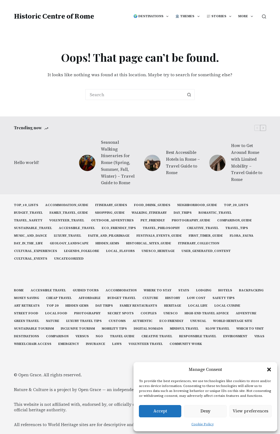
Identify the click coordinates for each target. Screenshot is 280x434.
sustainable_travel (33, 228)
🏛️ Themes (184, 16)
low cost (196, 298)
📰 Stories (216, 16)
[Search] (264, 16)
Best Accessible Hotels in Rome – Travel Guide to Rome (183, 162)
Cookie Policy (202, 424)
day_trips (183, 213)
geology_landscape (69, 243)
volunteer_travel (66, 220)
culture (150, 298)
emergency (68, 344)
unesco (171, 313)
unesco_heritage (158, 251)
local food (56, 313)
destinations (26, 336)
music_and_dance (30, 236)
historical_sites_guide (148, 243)
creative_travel (202, 228)
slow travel (217, 329)
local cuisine (227, 306)
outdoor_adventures (112, 220)
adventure (246, 313)
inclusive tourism (78, 329)
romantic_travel (215, 213)
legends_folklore (81, 251)
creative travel (156, 336)
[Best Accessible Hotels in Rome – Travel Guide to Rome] (152, 163)
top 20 (52, 306)
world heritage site (232, 321)
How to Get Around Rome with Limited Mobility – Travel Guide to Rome (246, 162)
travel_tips (236, 228)
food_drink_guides (152, 205)
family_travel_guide (68, 213)
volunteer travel (146, 344)
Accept (160, 411)
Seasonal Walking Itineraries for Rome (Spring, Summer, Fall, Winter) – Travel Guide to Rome (118, 162)
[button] (269, 369)
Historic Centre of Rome (54, 16)
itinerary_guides (111, 205)
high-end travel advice (207, 313)
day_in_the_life (28, 243)
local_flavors (120, 251)
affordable (89, 298)
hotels (225, 290)
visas (259, 336)
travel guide (122, 336)
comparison (57, 336)
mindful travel (184, 329)
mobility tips (114, 329)
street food (26, 313)
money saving (26, 298)
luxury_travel (67, 236)
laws (117, 344)
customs (117, 321)
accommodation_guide (66, 205)
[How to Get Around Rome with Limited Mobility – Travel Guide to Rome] (217, 163)
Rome (19, 290)
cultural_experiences (35, 251)
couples (149, 313)
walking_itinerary (149, 213)
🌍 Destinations (148, 16)
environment (235, 336)
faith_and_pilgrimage (109, 236)
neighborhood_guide (197, 205)
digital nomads (148, 329)
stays (183, 290)
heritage (172, 306)
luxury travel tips (84, 321)
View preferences (250, 411)
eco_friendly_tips (119, 228)
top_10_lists (26, 205)
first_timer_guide (206, 236)
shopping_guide (110, 213)
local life (198, 306)
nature (52, 321)
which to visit (250, 329)
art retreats (27, 306)
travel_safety (28, 220)
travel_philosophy (161, 228)
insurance (95, 344)
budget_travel (28, 213)
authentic (143, 321)
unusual (198, 321)
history (172, 298)
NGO (99, 336)
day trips (104, 306)
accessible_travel (77, 228)
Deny (205, 411)
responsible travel (197, 336)
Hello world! (26, 162)
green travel (26, 321)
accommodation (121, 290)
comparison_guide (234, 220)
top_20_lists (236, 205)
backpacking (251, 290)
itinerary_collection (198, 243)
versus (82, 336)
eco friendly (171, 321)
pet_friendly (153, 220)
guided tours (86, 290)
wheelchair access (32, 344)
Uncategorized (69, 259)
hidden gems (77, 306)
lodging (203, 290)
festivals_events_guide (159, 236)
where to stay (157, 290)
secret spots (120, 313)
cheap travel (59, 298)
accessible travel (48, 290)
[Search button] (189, 94)
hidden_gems (107, 243)
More (243, 16)
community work (186, 344)
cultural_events (30, 259)
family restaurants (138, 306)
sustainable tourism (34, 329)
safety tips (223, 298)
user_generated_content (206, 251)
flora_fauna (241, 236)
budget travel (121, 298)
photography (87, 313)
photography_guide (191, 220)
